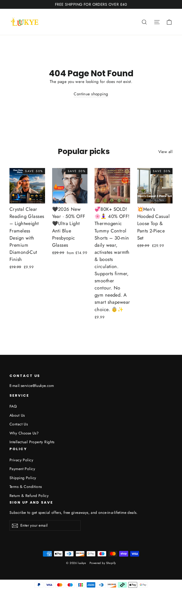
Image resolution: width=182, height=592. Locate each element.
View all (165, 151)
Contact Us (18, 424)
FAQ (13, 406)
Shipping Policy (22, 478)
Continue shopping (91, 94)
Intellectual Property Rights (32, 442)
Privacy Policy (21, 460)
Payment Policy (22, 469)
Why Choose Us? (24, 433)
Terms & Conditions (25, 486)
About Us (17, 415)
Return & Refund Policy (29, 495)
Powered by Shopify (103, 563)
